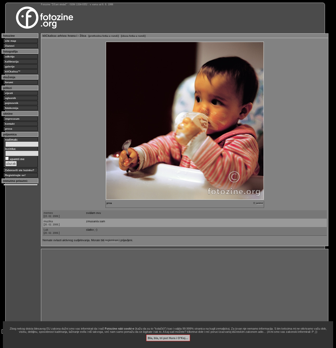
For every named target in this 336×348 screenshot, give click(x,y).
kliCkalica (49, 35)
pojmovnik (11, 103)
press (8, 128)
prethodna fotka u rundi (103, 36)
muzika (48, 221)
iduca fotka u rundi (133, 36)
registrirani (111, 240)
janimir (259, 203)
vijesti (9, 93)
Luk (46, 229)
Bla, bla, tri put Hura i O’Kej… (168, 337)
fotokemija (11, 108)
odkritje (10, 56)
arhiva (61, 35)
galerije (10, 66)
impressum (12, 118)
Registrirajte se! (15, 175)
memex (48, 212)
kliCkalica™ (12, 71)
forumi (9, 82)
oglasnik (10, 98)
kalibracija (12, 61)
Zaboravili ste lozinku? (19, 170)
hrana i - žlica (77, 35)
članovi (9, 45)
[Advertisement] (185, 287)
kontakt (9, 123)
